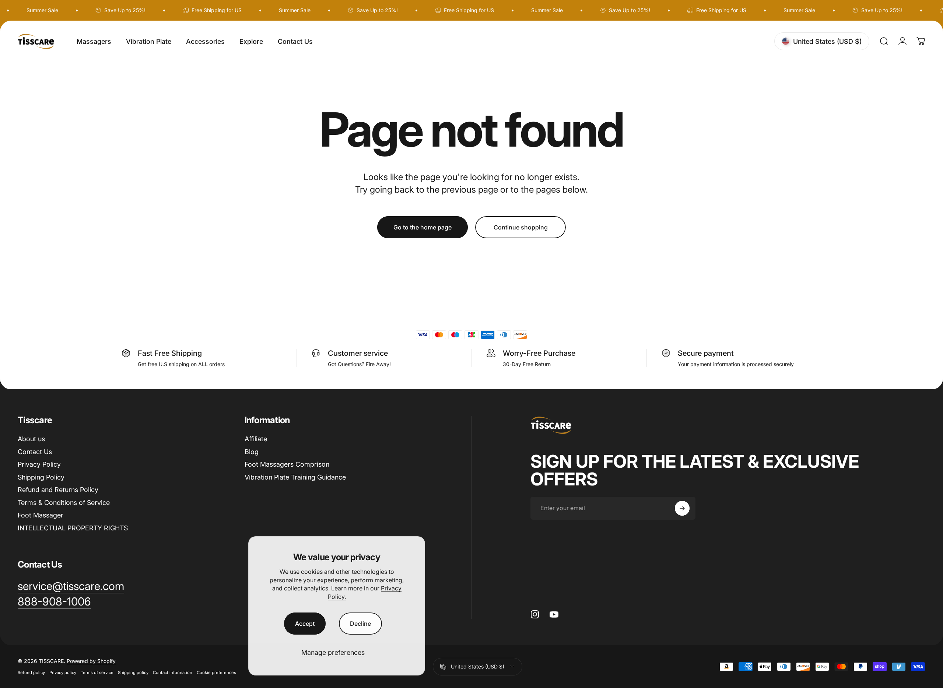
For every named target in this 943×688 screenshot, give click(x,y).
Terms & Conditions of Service (64, 502)
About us (31, 439)
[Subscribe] (682, 508)
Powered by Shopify (91, 661)
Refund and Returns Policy (58, 490)
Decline (360, 623)
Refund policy (31, 672)
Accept (305, 623)
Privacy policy (62, 672)
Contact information (172, 672)
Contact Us (35, 452)
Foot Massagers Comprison (287, 464)
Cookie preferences (216, 672)
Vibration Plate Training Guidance (295, 477)
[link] (54, 602)
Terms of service (97, 672)
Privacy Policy (39, 464)
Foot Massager (40, 515)
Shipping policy (133, 672)
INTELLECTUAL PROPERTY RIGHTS (73, 528)
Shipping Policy (41, 477)
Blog (252, 452)
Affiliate (256, 439)
